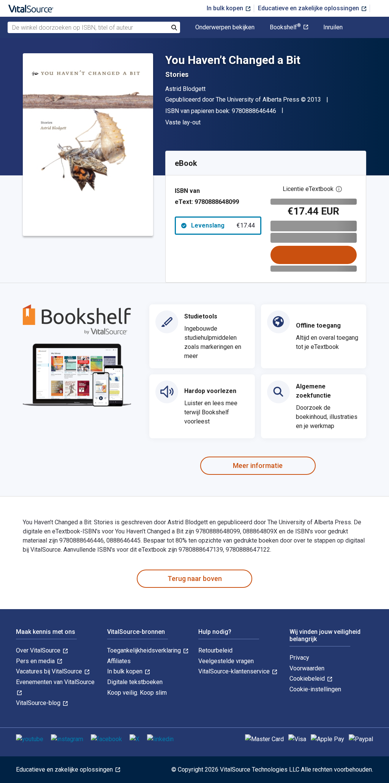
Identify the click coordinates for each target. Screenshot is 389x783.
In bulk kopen (226, 8)
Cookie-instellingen (315, 689)
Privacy (299, 657)
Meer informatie (258, 465)
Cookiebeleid (307, 678)
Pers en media (36, 661)
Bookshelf (285, 27)
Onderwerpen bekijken (225, 27)
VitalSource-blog (39, 703)
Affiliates (119, 661)
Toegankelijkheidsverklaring (144, 650)
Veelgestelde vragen (226, 661)
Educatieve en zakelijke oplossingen (309, 8)
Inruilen (333, 27)
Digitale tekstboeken (135, 682)
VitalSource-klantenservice (234, 671)
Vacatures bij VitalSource (50, 671)
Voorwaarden (306, 668)
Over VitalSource (39, 650)
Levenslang (223, 225)
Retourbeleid (215, 650)
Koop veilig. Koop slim (137, 692)
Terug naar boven (195, 578)
